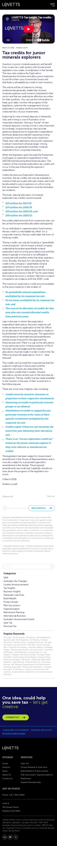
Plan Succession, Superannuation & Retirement (37, 777)
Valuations (7, 662)
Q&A (6, 577)
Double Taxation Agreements (23, 672)
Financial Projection (32, 662)
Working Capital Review (20, 650)
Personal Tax (10, 626)
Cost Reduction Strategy (18, 647)
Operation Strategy (35, 647)
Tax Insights (9, 588)
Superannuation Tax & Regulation (16, 640)
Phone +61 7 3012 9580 (13, 795)
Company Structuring (35, 642)
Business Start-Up (35, 652)
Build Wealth (10, 598)
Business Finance (36, 650)
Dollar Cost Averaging (12, 660)
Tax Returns (30, 637)
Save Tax (8, 622)
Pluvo (17, 831)
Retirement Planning (14, 612)
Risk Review (26, 660)
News (4, 771)
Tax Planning (35, 640)
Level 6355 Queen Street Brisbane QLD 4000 (11, 807)
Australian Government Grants (19, 619)
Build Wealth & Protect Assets (34, 771)
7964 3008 (43, 822)
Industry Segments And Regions (25, 657)
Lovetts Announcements (16, 584)
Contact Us (7, 778)
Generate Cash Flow (14, 595)
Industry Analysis (44, 657)
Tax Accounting (19, 637)
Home (5, 763)
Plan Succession (12, 605)
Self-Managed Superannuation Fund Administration (30, 664)
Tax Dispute (8, 645)
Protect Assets (11, 602)
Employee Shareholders (13, 667)
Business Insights (12, 591)
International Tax (20, 645)
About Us (6, 775)
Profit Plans (31, 645)
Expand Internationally (31, 782)
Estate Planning (18, 662)
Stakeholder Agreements (41, 660)
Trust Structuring (19, 642)
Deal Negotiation (20, 652)
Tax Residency (18, 669)
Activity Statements (43, 637)
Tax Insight (8, 637)
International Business (15, 615)
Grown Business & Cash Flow (34, 767)
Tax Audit (48, 642)
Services (6, 767)
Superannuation (12, 608)
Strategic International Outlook (24, 655)
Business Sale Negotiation (32, 667)
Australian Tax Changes (15, 581)
